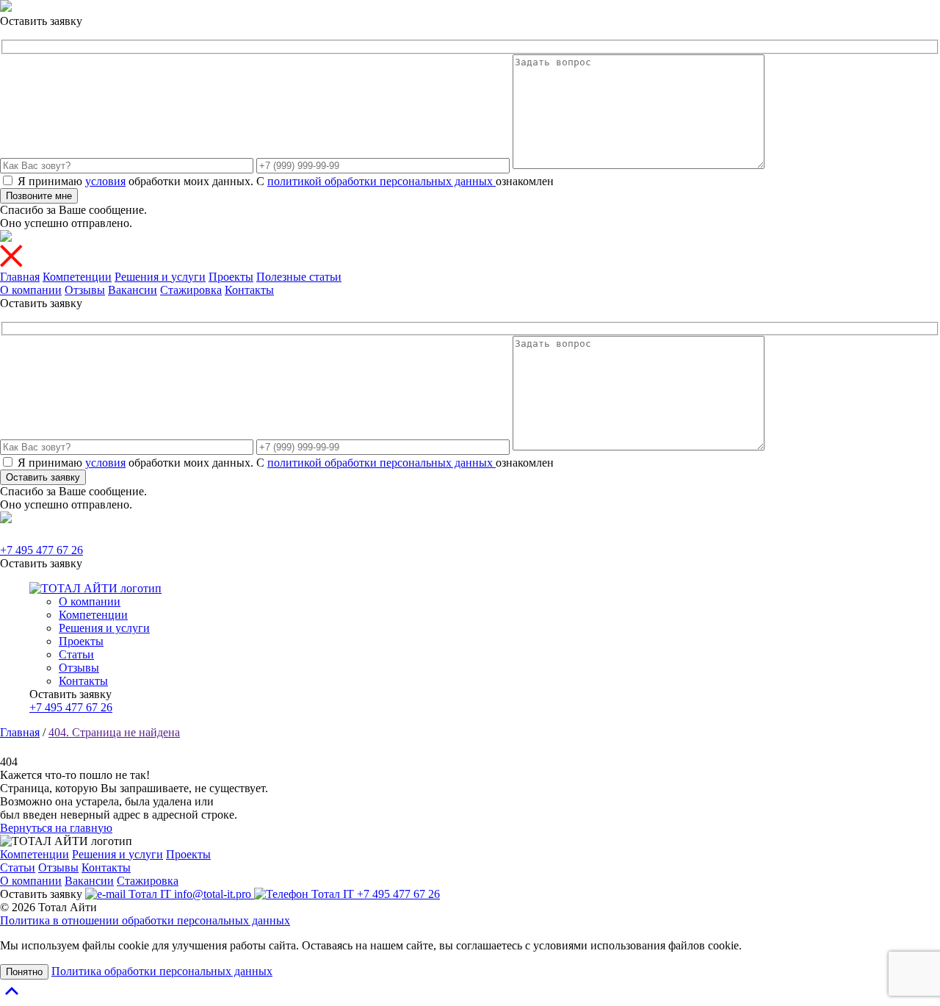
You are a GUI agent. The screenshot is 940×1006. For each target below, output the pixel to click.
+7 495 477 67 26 (41, 550)
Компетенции (77, 276)
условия (105, 181)
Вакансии (132, 290)
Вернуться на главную (56, 828)
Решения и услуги (160, 276)
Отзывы (85, 290)
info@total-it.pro (212, 894)
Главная (20, 276)
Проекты (231, 276)
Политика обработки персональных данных (161, 971)
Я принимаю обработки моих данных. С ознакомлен (286, 181)
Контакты (249, 290)
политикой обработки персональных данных (381, 181)
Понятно (24, 971)
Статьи (76, 654)
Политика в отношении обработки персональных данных (145, 920)
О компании (31, 290)
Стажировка (191, 290)
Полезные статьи (298, 276)
